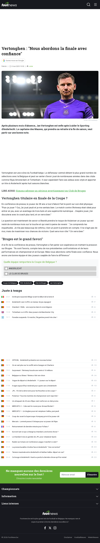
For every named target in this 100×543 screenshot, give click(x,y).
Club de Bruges (40, 283)
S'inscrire (92, 474)
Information (9, 496)
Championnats (10, 488)
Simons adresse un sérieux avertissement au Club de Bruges (51, 190)
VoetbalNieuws (80, 537)
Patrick (4, 66)
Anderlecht (15, 268)
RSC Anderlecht (26, 283)
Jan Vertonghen (56, 283)
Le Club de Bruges (18, 273)
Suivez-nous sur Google (15, 61)
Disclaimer (68, 537)
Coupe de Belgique (10, 283)
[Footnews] (50, 512)
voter (31, 66)
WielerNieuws (93, 537)
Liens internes (10, 503)
